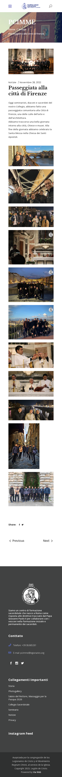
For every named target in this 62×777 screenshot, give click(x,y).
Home (11, 29)
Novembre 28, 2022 (30, 82)
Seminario (13, 709)
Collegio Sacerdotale (18, 704)
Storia (11, 685)
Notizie (22, 29)
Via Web (37, 772)
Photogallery (15, 691)
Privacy (12, 720)
